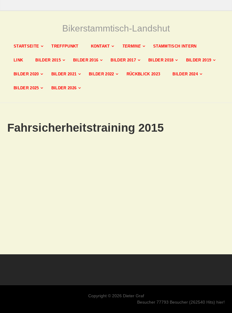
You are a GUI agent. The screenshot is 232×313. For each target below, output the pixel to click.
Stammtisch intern (175, 46)
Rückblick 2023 (143, 74)
